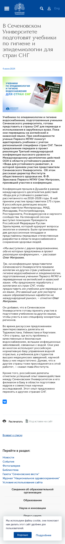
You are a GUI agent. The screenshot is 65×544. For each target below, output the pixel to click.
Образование (32, 500)
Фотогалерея (11, 465)
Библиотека (10, 470)
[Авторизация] (50, 8)
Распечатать (16, 421)
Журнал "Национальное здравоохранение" (31, 478)
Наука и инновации (32, 508)
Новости (8, 457)
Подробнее (43, 535)
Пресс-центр (32, 515)
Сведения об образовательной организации (33, 491)
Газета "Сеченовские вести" (21, 474)
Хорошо (22, 535)
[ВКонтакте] (5, 402)
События (8, 461)
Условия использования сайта (22, 482)
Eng (57, 8)
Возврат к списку (12, 435)
